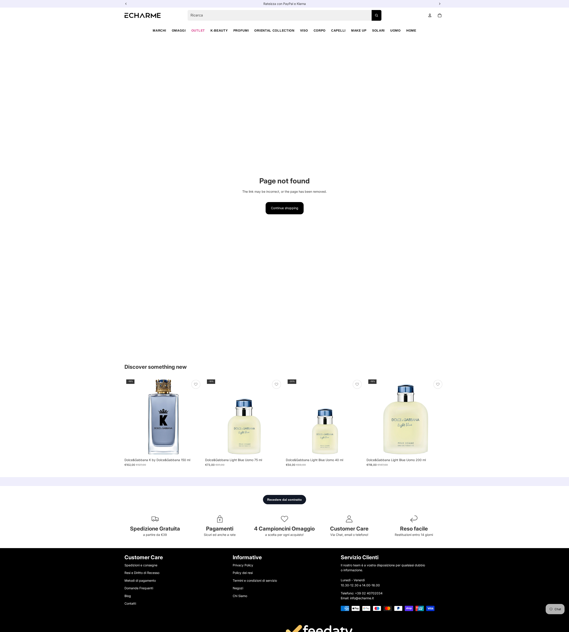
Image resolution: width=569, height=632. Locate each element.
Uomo (395, 30)
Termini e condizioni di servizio (255, 580)
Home (411, 30)
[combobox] (284, 15)
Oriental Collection (274, 30)
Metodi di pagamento (140, 580)
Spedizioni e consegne (140, 565)
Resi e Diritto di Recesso (141, 573)
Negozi (238, 588)
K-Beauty (219, 30)
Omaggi (179, 30)
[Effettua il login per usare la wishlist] (195, 384)
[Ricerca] (376, 15)
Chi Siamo (240, 596)
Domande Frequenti (138, 588)
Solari (378, 30)
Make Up (359, 30)
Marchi (159, 30)
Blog (127, 596)
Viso (304, 30)
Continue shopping (284, 208)
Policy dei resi (243, 573)
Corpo (320, 30)
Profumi (241, 30)
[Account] (430, 15)
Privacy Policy (243, 565)
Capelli (338, 30)
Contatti (130, 603)
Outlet (198, 30)
